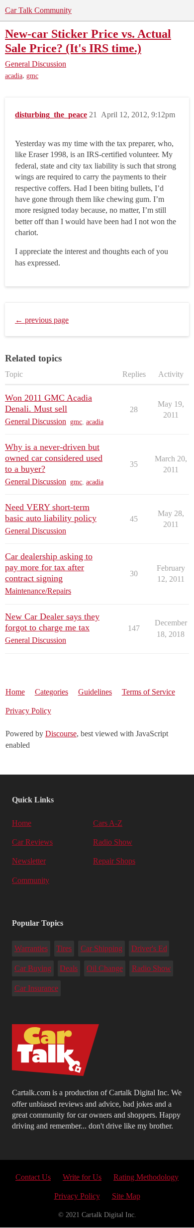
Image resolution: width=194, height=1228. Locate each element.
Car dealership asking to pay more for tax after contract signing (49, 567)
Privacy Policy (28, 710)
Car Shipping (101, 948)
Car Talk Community (38, 10)
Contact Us (33, 1177)
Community (30, 880)
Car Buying (32, 968)
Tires (64, 948)
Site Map (126, 1196)
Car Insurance (36, 988)
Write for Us (82, 1177)
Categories (51, 692)
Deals (69, 968)
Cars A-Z (107, 823)
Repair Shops (114, 861)
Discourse (61, 733)
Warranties (31, 948)
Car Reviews (32, 842)
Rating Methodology (146, 1177)
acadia (13, 76)
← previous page (42, 320)
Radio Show (112, 842)
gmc (32, 76)
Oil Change (105, 968)
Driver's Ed (149, 948)
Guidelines (95, 692)
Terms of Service (148, 692)
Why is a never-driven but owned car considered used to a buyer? (53, 458)
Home (15, 692)
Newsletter (29, 861)
